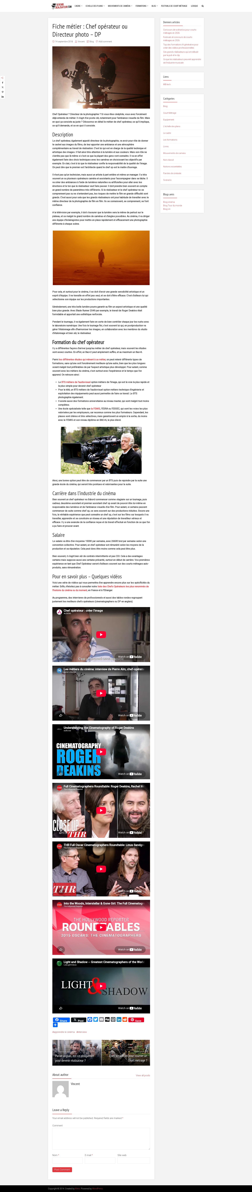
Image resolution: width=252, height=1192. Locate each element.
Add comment (105, 41)
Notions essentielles (172, 166)
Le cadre (167, 133)
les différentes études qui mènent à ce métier (82, 359)
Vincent (81, 41)
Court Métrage (169, 113)
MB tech (167, 84)
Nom (55, 1155)
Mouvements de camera (174, 153)
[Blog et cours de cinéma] (62, 5)
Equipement (168, 120)
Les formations (170, 140)
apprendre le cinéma (64, 1032)
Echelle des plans (94, 6)
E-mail (89, 1155)
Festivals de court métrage (174, 6)
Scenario (167, 180)
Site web (122, 1155)
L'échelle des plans (171, 126)
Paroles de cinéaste (172, 173)
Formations (141, 6)
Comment (57, 1125)
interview (82, 1032)
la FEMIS (95, 408)
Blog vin (166, 209)
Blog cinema (169, 202)
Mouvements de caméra (119, 6)
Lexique (194, 6)
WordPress (97, 1188)
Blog (154, 6)
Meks (77, 1188)
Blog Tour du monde (172, 205)
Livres (166, 146)
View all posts (143, 1075)
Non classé (168, 160)
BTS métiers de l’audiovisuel (76, 382)
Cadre (77, 6)
